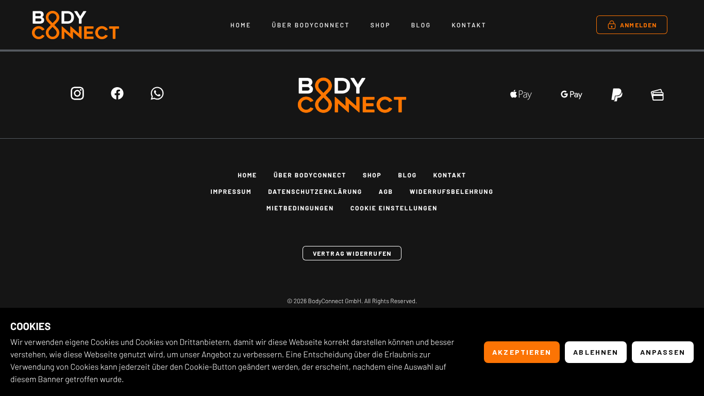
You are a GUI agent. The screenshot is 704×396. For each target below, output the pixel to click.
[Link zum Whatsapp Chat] (157, 95)
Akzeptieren (521, 352)
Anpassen (662, 352)
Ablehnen (595, 352)
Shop (381, 25)
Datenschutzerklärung (315, 191)
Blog (421, 25)
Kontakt (469, 25)
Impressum (231, 191)
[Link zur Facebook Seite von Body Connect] (117, 95)
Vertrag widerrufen (352, 253)
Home (241, 25)
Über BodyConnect (311, 25)
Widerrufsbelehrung (452, 191)
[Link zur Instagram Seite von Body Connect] (77, 95)
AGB (386, 191)
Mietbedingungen (300, 208)
